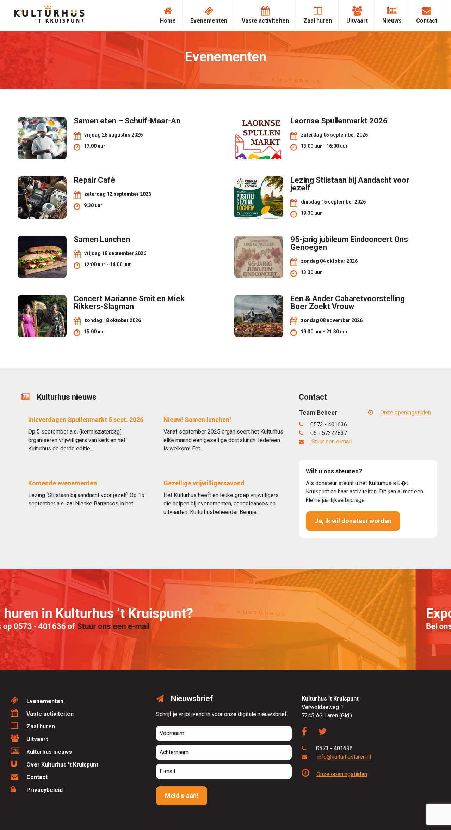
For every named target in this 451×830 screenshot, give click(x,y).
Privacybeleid (44, 790)
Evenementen (208, 20)
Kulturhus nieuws (49, 752)
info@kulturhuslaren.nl (344, 756)
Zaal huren (317, 20)
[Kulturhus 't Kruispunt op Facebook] (308, 732)
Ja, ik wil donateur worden (353, 521)
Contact (426, 20)
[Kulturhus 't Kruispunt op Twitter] (326, 732)
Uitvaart (357, 20)
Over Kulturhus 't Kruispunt (62, 764)
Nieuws (392, 20)
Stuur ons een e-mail (148, 626)
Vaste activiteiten (265, 20)
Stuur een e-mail (331, 441)
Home (168, 20)
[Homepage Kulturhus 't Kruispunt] (49, 20)
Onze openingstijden (405, 412)
